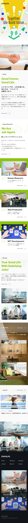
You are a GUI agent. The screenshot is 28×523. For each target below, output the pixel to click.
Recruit (12, 464)
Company (20, 460)
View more (4, 113)
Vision (3, 460)
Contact (20, 464)
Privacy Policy (4, 516)
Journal (3, 464)
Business (12, 460)
